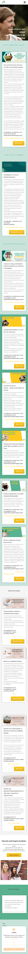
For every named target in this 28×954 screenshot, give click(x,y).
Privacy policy (14, 938)
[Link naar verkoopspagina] (18, 145)
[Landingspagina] (19, 368)
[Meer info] (19, 473)
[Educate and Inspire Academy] (17, 643)
